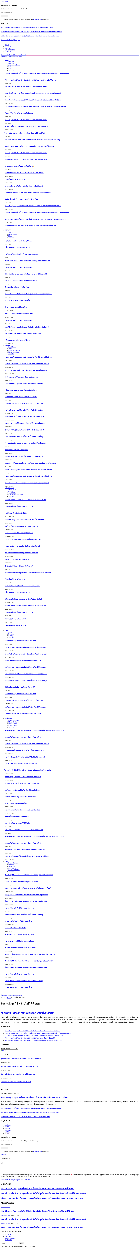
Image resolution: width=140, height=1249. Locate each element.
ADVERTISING (10, 50)
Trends (10, 232)
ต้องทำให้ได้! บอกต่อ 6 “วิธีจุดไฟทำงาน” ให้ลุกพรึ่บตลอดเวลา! (28, 1013)
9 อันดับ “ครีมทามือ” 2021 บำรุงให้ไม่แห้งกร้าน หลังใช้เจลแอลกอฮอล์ (28, 192)
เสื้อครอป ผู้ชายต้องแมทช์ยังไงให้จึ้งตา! (17, 287)
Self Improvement (13, 720)
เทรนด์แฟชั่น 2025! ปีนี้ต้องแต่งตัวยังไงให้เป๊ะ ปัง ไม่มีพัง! (23, 333)
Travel (10, 348)
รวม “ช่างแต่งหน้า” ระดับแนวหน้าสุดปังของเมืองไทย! (22, 810)
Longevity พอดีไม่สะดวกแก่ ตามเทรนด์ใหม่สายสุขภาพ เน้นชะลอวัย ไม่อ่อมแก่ (30, 463)
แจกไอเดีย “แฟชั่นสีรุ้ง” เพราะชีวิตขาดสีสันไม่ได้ (21, 280)
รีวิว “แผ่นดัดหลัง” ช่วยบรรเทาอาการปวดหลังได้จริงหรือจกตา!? (26, 443)
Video (6, 861)
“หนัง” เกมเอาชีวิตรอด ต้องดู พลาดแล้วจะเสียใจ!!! (21, 553)
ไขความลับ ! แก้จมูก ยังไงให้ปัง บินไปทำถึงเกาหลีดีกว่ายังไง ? (25, 133)
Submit (21, 1243)
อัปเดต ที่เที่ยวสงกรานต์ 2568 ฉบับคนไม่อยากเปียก (21, 397)
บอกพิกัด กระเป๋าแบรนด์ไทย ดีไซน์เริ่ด (17, 300)
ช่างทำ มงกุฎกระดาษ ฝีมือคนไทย (16, 307)
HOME (7, 45)
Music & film (12, 489)
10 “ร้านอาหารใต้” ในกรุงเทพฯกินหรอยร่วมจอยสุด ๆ (22, 377)
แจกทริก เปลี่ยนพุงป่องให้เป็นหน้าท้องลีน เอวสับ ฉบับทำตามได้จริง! (27, 364)
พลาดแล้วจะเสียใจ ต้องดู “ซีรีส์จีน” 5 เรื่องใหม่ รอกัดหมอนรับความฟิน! (28, 572)
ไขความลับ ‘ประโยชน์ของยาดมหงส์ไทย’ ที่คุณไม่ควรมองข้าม (25, 849)
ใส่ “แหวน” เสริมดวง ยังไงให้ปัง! (15, 928)
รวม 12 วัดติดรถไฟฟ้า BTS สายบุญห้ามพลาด (19, 908)
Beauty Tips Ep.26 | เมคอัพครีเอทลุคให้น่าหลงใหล (21, 881)
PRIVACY (8, 46)
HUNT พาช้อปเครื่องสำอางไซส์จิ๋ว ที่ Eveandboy (20, 948)
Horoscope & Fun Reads (15, 494)
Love (6, 630)
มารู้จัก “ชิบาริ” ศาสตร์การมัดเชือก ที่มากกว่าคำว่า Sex (23, 660)
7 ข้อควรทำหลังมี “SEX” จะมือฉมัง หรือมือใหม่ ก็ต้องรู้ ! (23, 713)
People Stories (12, 723)
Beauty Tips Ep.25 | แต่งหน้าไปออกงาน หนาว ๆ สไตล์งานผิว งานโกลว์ (28, 888)
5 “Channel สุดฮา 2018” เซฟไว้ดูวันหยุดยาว (19, 533)
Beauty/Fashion (13, 863)
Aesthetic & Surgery (14, 65)
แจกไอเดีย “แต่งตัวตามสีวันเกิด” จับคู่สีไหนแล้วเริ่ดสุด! (22, 790)
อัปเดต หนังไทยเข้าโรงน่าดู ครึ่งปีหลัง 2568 (19, 506)
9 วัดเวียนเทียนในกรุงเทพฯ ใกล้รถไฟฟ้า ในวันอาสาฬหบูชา (24, 383)
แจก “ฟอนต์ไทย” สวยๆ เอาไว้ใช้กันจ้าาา (18, 823)
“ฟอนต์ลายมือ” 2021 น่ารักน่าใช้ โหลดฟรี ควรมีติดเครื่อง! (24, 456)
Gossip (10, 491)
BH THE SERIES (14, 870)
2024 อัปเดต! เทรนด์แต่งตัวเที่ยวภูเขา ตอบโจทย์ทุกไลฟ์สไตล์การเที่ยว (27, 261)
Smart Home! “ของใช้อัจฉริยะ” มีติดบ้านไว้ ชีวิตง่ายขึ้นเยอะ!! (25, 423)
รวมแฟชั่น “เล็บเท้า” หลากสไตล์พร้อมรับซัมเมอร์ (16, 1082)
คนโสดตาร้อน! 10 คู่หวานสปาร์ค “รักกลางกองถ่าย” (22, 526)
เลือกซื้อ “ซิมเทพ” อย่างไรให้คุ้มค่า (16, 450)
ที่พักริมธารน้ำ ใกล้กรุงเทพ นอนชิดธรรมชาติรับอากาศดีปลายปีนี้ (26, 901)
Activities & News (6, 1093)
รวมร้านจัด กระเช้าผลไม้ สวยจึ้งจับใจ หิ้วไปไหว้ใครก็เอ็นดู (24, 410)
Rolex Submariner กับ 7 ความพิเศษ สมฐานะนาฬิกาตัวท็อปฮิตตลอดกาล (28, 294)
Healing (10, 635)
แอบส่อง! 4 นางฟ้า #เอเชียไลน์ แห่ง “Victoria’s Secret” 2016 (19, 1066)
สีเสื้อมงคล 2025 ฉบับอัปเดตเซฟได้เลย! (17, 247)
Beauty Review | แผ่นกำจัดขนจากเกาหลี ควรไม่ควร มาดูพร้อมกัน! (26, 895)
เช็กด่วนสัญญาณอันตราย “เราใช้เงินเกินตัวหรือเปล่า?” (23, 777)
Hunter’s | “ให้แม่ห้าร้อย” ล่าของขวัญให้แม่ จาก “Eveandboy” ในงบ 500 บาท (30, 954)
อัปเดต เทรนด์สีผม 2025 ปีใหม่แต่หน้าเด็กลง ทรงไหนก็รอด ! (24, 173)
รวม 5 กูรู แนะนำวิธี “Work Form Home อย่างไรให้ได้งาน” (24, 830)
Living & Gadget (13, 352)
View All (11, 70)
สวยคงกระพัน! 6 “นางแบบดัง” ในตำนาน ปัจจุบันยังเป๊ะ (22, 546)
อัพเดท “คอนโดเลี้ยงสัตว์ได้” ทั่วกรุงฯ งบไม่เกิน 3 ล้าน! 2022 (24, 417)
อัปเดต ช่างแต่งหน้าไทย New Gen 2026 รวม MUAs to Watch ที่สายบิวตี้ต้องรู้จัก (30, 80)
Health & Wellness (14, 350)
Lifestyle (7, 345)
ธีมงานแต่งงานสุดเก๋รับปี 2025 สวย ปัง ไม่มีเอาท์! (20, 641)
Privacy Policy (37, 19)
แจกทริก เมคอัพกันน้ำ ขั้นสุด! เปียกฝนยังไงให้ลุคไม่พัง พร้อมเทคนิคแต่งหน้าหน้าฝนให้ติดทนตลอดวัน (31, 32)
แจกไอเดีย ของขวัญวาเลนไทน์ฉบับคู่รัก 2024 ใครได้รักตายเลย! (25, 647)
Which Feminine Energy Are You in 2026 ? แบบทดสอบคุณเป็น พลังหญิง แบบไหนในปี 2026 (34, 730)
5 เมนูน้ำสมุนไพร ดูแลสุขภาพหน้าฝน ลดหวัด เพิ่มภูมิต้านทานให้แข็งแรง (28, 357)
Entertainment (9, 488)
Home (9, 998)
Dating (10, 632)
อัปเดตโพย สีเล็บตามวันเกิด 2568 (15, 179)
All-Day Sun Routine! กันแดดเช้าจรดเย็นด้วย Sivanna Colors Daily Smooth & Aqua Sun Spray (30, 36)
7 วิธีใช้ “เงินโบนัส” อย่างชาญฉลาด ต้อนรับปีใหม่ (21, 763)
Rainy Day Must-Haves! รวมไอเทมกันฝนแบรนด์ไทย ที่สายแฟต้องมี (27, 483)
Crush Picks (12, 493)
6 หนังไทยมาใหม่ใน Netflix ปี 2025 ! (16, 513)
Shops (10, 236)
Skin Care (11, 63)
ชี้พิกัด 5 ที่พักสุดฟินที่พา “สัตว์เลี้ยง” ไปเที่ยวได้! (20, 687)
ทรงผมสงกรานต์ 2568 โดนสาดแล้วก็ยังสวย (19, 166)
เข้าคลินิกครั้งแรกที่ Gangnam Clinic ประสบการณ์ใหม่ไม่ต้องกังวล (26, 126)
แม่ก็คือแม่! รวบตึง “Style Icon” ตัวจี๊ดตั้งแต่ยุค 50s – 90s (23, 539)
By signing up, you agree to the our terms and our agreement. (26, 19)
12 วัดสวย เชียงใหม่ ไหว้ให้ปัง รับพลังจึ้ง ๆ (18, 921)
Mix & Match (12, 234)
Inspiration (8, 718)
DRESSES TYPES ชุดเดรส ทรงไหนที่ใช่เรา (19, 313)
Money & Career (13, 722)
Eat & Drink (12, 347)
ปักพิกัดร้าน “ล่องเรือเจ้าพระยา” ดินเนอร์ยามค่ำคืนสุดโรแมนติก (26, 370)
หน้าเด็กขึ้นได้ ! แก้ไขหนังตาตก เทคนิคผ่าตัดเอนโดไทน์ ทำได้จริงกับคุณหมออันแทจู (32, 139)
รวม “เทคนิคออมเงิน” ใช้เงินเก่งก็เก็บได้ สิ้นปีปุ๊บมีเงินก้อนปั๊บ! (25, 757)
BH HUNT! (12, 868)
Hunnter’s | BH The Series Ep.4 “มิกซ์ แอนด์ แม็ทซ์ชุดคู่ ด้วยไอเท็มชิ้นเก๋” (29, 875)
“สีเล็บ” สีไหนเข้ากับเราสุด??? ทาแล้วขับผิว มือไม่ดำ (22, 199)
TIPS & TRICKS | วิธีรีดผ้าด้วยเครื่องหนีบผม (19, 941)
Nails (10, 68)
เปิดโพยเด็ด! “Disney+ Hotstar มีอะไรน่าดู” (19, 566)
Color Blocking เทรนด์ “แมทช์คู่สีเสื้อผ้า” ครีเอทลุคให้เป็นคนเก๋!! (26, 274)
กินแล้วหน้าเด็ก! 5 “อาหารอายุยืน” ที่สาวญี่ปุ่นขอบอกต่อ (18, 1074)
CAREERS (8, 51)
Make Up (11, 61)
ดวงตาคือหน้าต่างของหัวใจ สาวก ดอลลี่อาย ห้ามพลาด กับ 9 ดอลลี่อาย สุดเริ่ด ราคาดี (33, 93)
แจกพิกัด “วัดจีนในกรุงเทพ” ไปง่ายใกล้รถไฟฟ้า (20, 797)
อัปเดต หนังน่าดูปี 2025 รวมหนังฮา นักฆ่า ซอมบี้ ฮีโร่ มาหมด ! (25, 519)
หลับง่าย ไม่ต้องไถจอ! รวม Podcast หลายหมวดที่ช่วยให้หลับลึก (25, 500)
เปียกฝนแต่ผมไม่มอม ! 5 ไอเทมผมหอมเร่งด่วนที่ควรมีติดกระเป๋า (26, 159)
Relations (11, 634)
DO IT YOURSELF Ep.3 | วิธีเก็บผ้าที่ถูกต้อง (19, 934)
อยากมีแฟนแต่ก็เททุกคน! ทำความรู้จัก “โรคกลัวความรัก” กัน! (25, 750)
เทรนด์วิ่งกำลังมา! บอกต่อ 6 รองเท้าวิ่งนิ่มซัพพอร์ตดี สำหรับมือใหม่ (27, 327)
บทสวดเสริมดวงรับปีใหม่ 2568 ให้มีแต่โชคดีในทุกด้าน (22, 586)
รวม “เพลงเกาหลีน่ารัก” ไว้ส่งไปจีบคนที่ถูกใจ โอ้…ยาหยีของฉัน (26, 674)
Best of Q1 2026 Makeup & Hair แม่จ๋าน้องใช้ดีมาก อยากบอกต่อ (26, 87)
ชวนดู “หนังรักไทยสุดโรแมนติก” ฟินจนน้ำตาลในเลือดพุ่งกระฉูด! (26, 654)
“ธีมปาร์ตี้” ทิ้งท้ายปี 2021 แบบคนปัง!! (17, 816)
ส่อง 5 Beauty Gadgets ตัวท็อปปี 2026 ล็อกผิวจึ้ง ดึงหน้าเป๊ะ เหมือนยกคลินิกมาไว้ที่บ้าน (27, 27)
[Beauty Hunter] (11, 56)
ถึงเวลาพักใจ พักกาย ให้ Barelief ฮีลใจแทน (19, 113)
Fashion (7, 230)
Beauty (7, 60)
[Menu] (1, 994)
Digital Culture (12, 725)
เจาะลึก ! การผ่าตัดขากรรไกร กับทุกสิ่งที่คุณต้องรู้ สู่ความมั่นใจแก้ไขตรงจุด (29, 146)
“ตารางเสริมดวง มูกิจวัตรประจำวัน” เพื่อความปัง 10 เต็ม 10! (24, 186)
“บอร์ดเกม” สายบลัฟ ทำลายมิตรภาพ (17, 559)
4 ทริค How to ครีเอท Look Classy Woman (19, 241)
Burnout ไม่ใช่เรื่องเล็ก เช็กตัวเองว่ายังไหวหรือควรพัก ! (23, 737)
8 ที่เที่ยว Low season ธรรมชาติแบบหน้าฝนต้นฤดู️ (20, 390)
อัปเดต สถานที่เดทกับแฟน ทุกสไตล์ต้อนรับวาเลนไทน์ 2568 (24, 403)
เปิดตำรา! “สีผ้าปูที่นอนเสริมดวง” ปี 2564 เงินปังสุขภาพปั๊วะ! (24, 430)
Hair (9, 67)
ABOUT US (8, 48)
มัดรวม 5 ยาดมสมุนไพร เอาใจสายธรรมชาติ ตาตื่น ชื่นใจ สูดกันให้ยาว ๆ (28, 469)
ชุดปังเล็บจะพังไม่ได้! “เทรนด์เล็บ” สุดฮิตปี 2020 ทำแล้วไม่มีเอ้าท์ (21, 1058)
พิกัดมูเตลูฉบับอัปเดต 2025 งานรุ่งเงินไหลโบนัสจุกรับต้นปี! (23, 599)
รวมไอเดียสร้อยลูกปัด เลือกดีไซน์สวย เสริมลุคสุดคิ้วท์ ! (22, 254)
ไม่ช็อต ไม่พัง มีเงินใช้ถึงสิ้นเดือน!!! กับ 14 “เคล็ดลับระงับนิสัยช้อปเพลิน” (28, 770)
